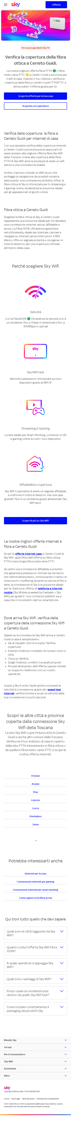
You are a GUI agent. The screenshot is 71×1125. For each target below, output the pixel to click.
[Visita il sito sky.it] (15, 4)
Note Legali (15, 1099)
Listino (6, 1099)
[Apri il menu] (5, 4)
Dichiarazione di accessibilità (47, 1099)
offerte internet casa (28, 553)
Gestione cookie (28, 1099)
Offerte (56, 4)
